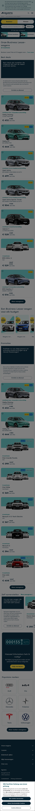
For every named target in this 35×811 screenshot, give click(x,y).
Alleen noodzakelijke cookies (16, 803)
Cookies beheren (16, 808)
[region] (17, 796)
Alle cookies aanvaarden (16, 798)
